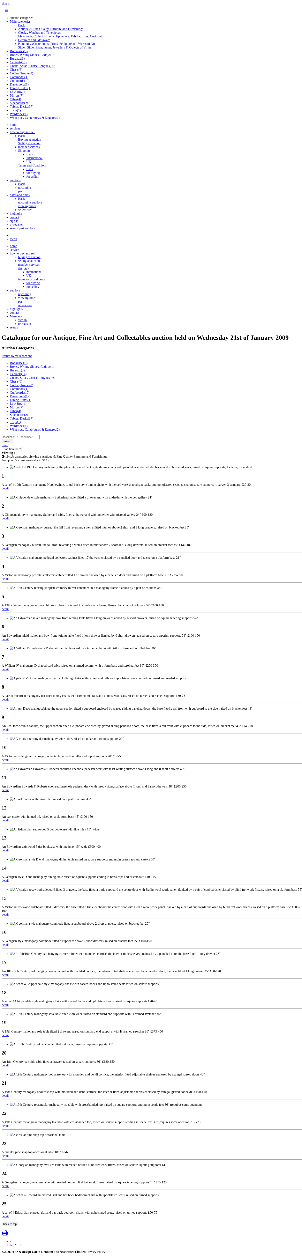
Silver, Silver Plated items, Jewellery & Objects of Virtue (54, 47)
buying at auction (29, 257)
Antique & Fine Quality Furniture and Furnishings (50, 29)
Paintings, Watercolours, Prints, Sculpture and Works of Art (56, 43)
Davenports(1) (19, 84)
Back (21, 25)
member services (29, 147)
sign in (6, 3)
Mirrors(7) (16, 95)
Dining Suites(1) (20, 88)
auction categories (21, 18)
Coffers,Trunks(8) (21, 73)
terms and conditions (31, 279)
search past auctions (23, 228)
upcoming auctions (30, 202)
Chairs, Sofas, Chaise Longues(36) (32, 66)
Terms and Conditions (32, 165)
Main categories (20, 21)
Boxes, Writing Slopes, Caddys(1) (32, 55)
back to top (10, 1224)
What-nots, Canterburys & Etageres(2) (35, 117)
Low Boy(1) (18, 92)
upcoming (24, 187)
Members (16, 316)
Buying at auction (29, 139)
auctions (15, 180)
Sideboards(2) (19, 103)
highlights (16, 213)
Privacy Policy (95, 1252)
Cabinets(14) (18, 62)
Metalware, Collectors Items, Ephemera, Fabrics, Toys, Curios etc (60, 36)
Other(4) (15, 99)
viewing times (27, 206)
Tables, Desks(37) (21, 106)
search (14, 327)
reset (5, 445)
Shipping (24, 150)
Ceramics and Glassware (34, 40)
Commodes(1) (19, 77)
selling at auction (29, 261)
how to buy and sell (22, 132)
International (34, 158)
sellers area (25, 210)
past (20, 191)
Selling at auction (29, 143)
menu (13, 239)
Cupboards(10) (19, 80)
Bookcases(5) (19, 51)
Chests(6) (16, 69)
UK (28, 161)
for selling (32, 176)
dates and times (20, 195)
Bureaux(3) (17, 58)
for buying (33, 173)
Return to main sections (17, 356)
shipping (23, 268)
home (13, 124)
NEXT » (15, 1245)
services (15, 128)
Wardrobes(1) (19, 114)
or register (16, 224)
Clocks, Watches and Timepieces (39, 32)
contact (14, 217)
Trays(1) (15, 110)
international (34, 272)
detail (5, 488)
